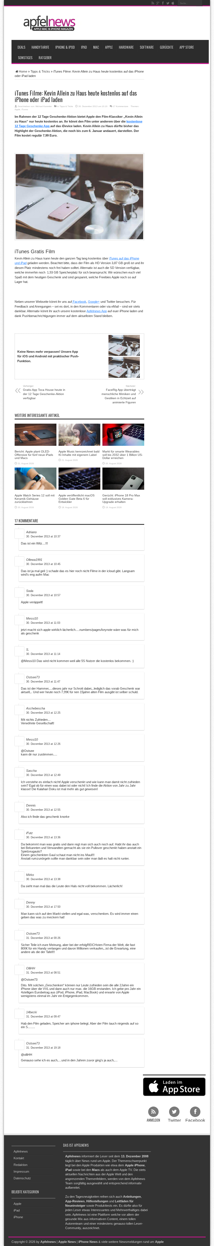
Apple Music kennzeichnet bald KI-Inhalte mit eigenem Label (79, 453)
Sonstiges (25, 57)
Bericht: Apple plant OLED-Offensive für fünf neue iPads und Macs (34, 455)
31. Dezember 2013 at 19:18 (43, 1047)
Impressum (21, 1171)
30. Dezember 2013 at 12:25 (43, 712)
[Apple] (173, 3)
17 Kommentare (120, 106)
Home (23, 71)
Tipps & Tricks (40, 71)
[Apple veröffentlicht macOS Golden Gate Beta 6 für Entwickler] (79, 478)
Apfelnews (21, 1151)
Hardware (126, 47)
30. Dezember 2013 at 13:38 (43, 879)
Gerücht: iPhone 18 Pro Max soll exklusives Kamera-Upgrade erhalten (121, 499)
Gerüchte (166, 47)
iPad (84, 47)
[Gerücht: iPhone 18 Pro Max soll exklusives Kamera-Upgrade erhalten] (123, 478)
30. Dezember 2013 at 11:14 (43, 654)
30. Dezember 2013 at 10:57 (43, 595)
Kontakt (19, 1158)
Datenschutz (22, 1178)
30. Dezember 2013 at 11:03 (43, 622)
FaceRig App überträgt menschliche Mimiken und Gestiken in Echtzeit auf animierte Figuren (119, 394)
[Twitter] (168, 3)
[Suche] (199, 3)
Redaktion (20, 1165)
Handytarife (40, 47)
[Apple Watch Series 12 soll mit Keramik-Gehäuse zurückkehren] (35, 478)
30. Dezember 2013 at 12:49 (43, 775)
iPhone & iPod (65, 47)
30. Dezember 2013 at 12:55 (43, 809)
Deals (21, 47)
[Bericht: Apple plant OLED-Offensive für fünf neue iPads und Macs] (35, 434)
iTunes (25, 109)
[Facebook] (163, 3)
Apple (109, 47)
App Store (187, 47)
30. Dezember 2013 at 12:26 (43, 743)
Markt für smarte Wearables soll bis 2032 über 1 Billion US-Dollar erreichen (122, 455)
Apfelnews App (97, 311)
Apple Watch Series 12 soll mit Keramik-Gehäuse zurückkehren (35, 499)
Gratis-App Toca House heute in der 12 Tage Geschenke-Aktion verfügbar (44, 392)
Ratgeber (45, 57)
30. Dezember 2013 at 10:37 (43, 536)
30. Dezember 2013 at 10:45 (43, 564)
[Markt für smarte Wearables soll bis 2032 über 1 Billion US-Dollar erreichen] (123, 434)
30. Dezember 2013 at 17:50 (43, 906)
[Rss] (153, 3)
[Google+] (158, 3)
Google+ (94, 301)
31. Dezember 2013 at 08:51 (43, 972)
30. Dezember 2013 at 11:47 (43, 681)
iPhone (18, 1217)
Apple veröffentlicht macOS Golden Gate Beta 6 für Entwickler (76, 499)
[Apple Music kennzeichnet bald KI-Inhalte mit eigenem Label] (79, 434)
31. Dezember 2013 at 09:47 (43, 1016)
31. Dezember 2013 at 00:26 (43, 937)
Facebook (79, 301)
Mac (96, 47)
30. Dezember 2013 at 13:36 (43, 837)
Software (147, 47)
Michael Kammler (44, 106)
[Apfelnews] (48, 23)
